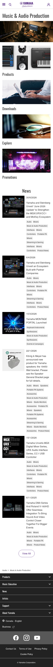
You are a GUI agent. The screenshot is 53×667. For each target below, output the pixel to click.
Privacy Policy (40, 648)
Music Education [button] (9, 584)
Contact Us (11, 648)
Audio (4, 570)
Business (6, 626)
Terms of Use (25, 648)
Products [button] (6, 577)
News (4, 591)
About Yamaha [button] (8, 613)
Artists (5, 598)
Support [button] (5, 605)
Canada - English (14, 620)
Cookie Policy (26, 654)
